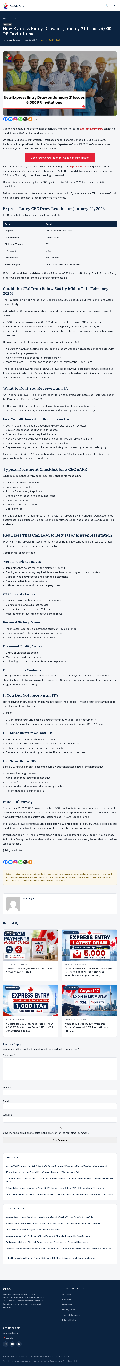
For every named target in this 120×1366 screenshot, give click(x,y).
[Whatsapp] (20, 119)
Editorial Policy (69, 1320)
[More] (30, 119)
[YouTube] (12, 1344)
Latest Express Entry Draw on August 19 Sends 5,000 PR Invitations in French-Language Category (88, 972)
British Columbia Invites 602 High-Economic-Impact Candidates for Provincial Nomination (47, 1242)
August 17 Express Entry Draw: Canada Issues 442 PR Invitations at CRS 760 (87, 1027)
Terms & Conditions (71, 1315)
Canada (13, 18)
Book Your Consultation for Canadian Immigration (60, 157)
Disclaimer (67, 1304)
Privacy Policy (68, 1310)
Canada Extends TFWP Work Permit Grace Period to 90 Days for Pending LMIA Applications (48, 1236)
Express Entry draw (91, 128)
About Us (66, 1294)
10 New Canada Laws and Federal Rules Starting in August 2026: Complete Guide (43, 1172)
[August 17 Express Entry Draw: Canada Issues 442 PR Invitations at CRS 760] (89, 1000)
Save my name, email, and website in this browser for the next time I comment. (46, 1132)
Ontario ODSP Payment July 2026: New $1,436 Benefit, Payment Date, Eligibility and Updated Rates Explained (56, 1166)
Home (5, 18)
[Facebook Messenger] (10, 119)
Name (7, 1087)
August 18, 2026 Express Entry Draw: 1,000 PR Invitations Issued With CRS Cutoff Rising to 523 (30, 1027)
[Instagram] (15, 119)
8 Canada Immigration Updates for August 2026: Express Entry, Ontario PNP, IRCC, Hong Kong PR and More (55, 1188)
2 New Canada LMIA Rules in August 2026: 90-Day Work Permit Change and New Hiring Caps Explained (53, 1223)
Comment (9, 1055)
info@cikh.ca (12, 1333)
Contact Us (67, 1299)
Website (7, 1115)
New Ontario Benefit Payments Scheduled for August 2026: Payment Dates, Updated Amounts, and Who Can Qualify (59, 1194)
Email (7, 1101)
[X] (25, 119)
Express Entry (77, 166)
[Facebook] (5, 119)
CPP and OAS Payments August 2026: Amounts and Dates (29, 970)
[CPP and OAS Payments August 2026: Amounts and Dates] (30, 945)
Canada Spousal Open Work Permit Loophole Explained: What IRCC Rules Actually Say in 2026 (49, 1217)
